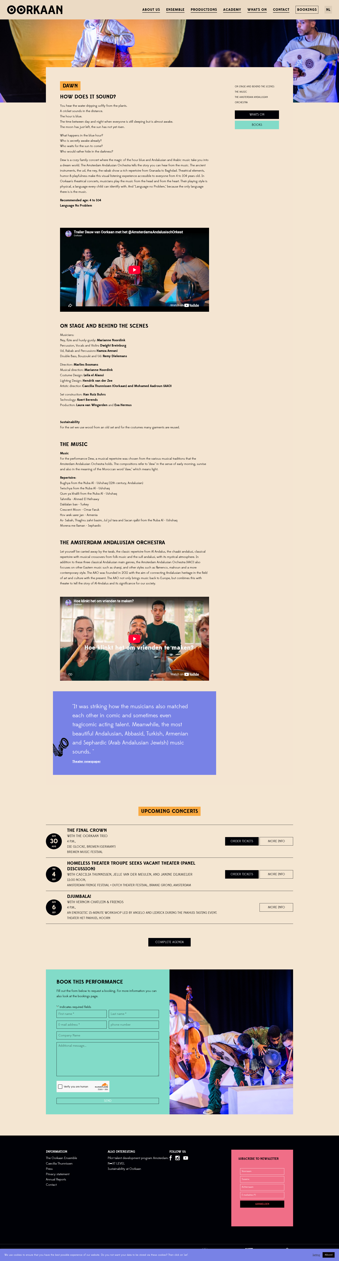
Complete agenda (169, 942)
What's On (256, 115)
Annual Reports (56, 1179)
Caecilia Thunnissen (59, 1164)
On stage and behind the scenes (254, 86)
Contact (51, 1185)
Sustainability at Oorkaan (124, 1169)
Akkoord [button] (328, 1254)
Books (257, 125)
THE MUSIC (241, 91)
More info (276, 841)
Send (107, 1101)
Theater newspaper (86, 761)
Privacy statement (57, 1174)
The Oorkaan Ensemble (61, 1158)
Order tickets (242, 841)
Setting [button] (316, 1255)
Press (49, 1169)
